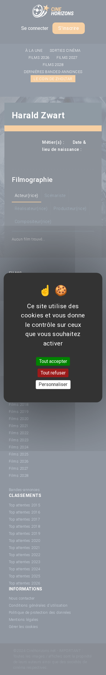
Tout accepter (53, 361)
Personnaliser (53, 384)
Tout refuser (53, 373)
